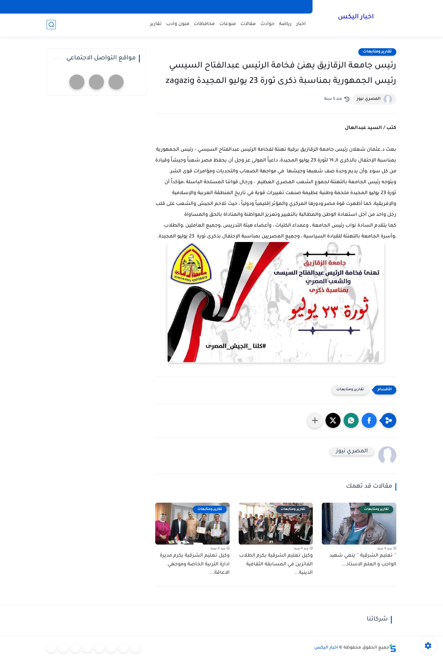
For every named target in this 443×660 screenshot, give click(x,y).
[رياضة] (87, 647)
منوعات (227, 24)
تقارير (156, 24)
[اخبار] (135, 647)
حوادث (267, 24)
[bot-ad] (76, 82)
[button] (369, 420)
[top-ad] (116, 82)
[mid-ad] (96, 82)
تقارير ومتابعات (377, 52)
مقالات (248, 24)
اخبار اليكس (356, 17)
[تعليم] (99, 647)
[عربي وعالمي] (75, 647)
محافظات (204, 24)
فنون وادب (177, 24)
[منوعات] (51, 647)
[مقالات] (63, 647)
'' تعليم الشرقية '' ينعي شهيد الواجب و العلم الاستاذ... (362, 560)
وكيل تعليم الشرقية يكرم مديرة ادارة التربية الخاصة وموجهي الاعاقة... (195, 564)
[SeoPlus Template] (392, 648)
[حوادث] (123, 647)
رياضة (285, 24)
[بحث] (51, 24)
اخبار (301, 24)
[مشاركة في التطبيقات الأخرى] (314, 420)
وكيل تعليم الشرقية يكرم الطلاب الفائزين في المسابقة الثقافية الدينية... (276, 564)
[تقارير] (111, 647)
